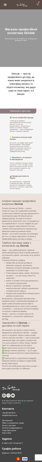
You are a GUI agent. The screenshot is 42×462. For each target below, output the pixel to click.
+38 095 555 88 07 (9, 413)
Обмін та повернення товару (13, 423)
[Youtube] (13, 396)
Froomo (24, 403)
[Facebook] (4, 396)
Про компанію (7, 420)
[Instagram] (8, 396)
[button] (5, 4)
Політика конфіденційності (12, 428)
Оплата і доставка (9, 425)
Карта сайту (6, 433)
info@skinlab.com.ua (9, 415)
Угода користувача (9, 430)
